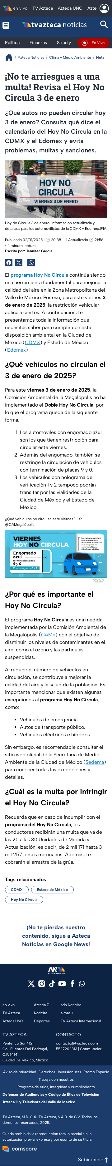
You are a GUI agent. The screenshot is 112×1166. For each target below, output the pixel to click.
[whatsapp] (82, 985)
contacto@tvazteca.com (77, 1043)
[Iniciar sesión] (104, 8)
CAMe (48, 635)
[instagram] (41, 986)
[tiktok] (52, 986)
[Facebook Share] (8, 262)
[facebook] (72, 986)
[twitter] (31, 986)
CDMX (32, 342)
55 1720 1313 (66, 1049)
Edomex (16, 350)
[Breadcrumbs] (11, 57)
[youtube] (62, 986)
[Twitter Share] (18, 262)
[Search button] (104, 25)
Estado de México (52, 889)
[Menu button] (6, 25)
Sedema (95, 762)
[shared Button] (31, 262)
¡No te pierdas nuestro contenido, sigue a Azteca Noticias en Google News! (56, 936)
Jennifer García (39, 251)
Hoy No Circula (24, 899)
